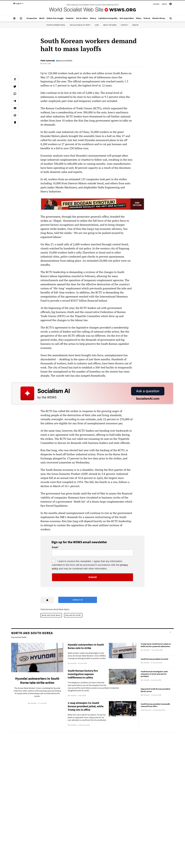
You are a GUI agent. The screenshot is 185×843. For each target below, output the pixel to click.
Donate (135, 25)
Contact (156, 4)
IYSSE (97, 25)
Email (55, 547)
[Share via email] (14, 108)
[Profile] (170, 4)
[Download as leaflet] (14, 115)
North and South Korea (51, 615)
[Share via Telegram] (14, 100)
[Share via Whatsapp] (14, 93)
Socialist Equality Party (80, 25)
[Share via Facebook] (14, 79)
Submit (92, 577)
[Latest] (21, 19)
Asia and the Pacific (73, 615)
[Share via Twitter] (14, 86)
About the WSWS (109, 25)
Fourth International (55, 25)
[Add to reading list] (14, 122)
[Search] (170, 19)
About (164, 4)
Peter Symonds (47, 60)
